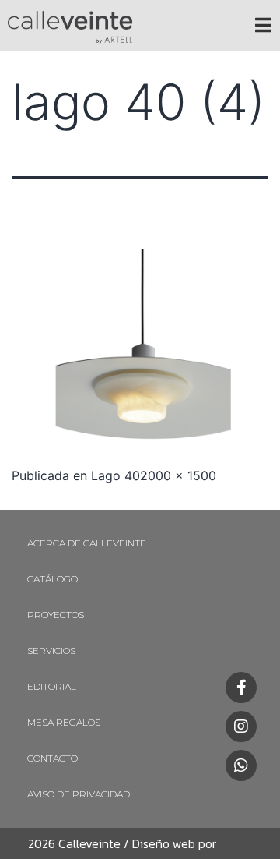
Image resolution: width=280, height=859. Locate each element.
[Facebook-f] (241, 687)
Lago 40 (115, 475)
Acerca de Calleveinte (86, 543)
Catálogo (52, 579)
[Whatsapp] (241, 765)
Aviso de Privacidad (78, 794)
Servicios (51, 650)
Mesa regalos (63, 722)
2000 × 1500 (178, 475)
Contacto (52, 758)
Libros (232, 843)
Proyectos (55, 614)
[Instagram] (241, 726)
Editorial (51, 686)
